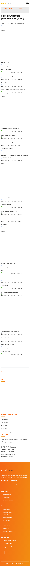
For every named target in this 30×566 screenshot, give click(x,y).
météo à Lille (6, 523)
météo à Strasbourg (8, 531)
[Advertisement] (15, 46)
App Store (17, 484)
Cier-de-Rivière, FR (5, 419)
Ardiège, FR (4, 425)
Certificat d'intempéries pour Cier (9, 377)
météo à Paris (6, 509)
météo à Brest (6, 520)
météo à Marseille (7, 517)
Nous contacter (7, 497)
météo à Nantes (7, 525)
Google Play (7, 484)
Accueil (4, 8)
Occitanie (19, 8)
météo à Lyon (6, 528)
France (11, 8)
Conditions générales (8, 500)
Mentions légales (7, 494)
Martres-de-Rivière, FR (6, 432)
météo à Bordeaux (7, 512)
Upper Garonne (6, 442)
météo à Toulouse (7, 514)
